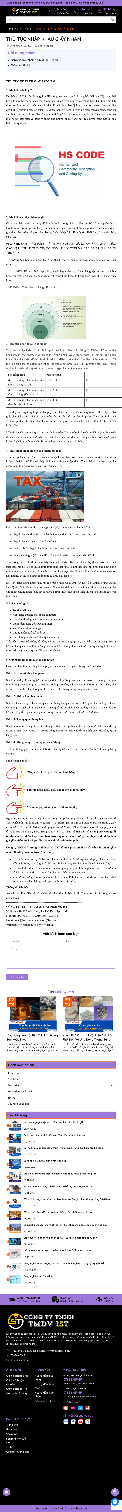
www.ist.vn (47, 924)
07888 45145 (18, 1355)
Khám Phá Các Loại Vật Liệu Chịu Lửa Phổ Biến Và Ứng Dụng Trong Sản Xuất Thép (88, 1037)
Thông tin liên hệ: (20, 65)
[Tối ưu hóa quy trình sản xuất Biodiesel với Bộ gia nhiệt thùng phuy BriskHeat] (15, 1202)
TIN (61, 991)
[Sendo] (87, 1407)
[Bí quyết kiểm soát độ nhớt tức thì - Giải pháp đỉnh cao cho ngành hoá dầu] (15, 1228)
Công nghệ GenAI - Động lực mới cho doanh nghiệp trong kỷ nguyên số (64, 1263)
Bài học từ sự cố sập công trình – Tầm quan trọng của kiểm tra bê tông (63, 1148)
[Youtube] (80, 1421)
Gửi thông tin (17, 977)
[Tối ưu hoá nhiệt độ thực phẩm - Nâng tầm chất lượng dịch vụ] (15, 1215)
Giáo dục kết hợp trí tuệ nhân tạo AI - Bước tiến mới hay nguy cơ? (60, 1237)
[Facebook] (73, 1421)
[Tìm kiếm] (112, 19)
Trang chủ (13, 1073)
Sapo (84, 1508)
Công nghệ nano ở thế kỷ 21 (39, 1276)
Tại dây (73, 806)
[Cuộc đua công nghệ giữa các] (15, 1138)
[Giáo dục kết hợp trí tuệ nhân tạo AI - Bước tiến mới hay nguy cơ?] (15, 1241)
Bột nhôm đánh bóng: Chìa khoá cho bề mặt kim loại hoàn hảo (59, 1186)
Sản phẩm (13, 1085)
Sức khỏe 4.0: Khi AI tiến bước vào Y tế (45, 1160)
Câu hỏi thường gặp (18, 1103)
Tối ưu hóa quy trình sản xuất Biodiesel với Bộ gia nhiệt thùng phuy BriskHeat (67, 1199)
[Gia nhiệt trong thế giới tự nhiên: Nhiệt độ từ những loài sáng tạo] (15, 1177)
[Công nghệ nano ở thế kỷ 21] (15, 1279)
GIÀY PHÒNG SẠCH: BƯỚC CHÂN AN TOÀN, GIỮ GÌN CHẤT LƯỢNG (58, 1250)
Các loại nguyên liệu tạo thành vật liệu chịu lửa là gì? (53, 1122)
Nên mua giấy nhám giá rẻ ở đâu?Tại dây (35, 60)
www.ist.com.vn (26, 924)
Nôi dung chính (22, 52)
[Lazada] (73, 1407)
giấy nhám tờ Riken (38, 822)
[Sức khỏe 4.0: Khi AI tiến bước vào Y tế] (15, 1164)
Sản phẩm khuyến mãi (20, 1091)
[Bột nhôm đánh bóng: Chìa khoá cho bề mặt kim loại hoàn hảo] (15, 1190)
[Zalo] (65, 1421)
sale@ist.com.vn (20, 1360)
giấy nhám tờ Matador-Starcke (83, 822)
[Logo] (25, 11)
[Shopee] (65, 1407)
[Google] (87, 1421)
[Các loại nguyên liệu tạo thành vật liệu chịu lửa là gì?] (15, 1126)
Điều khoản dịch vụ (46, 1401)
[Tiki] (80, 1407)
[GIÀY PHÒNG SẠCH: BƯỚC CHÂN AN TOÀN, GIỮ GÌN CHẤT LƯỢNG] (15, 1254)
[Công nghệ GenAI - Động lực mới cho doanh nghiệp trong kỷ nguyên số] (15, 1267)
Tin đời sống (17, 1115)
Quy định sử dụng (16, 1393)
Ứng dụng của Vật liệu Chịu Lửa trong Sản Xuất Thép (32, 1037)
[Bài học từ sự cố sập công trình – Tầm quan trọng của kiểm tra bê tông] (15, 1151)
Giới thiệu (13, 1079)
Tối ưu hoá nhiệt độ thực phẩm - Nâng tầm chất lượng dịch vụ (58, 1212)
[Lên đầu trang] (115, 1483)
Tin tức (11, 1097)
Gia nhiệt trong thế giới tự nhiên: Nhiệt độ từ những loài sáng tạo (60, 1173)
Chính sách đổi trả (16, 1388)
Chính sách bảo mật (17, 1375)
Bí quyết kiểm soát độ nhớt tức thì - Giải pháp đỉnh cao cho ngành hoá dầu (65, 1225)
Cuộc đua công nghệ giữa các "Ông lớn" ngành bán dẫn (55, 1135)
